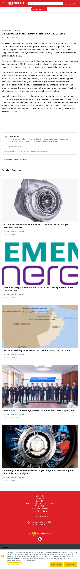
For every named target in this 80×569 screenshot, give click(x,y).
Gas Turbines (7, 160)
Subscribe (67, 147)
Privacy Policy (40, 506)
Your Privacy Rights (40, 511)
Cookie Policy (30, 560)
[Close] (76, 552)
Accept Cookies (56, 564)
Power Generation (20, 160)
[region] (40, 559)
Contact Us (40, 501)
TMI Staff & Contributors (15, 231)
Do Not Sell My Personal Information (40, 503)
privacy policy (44, 151)
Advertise (40, 498)
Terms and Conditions (40, 508)
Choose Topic (37, 9)
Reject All (70, 564)
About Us (40, 496)
